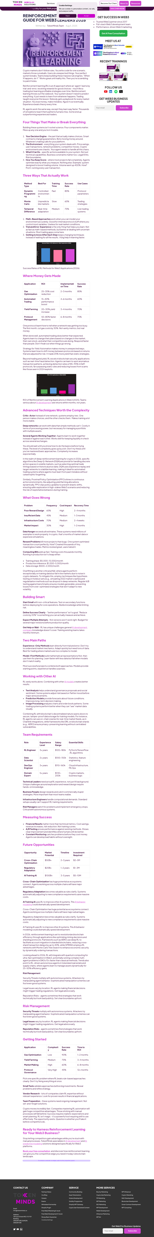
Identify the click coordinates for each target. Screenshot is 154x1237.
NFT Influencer (126, 1192)
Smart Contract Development (131, 1204)
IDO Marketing (101, 1204)
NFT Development (102, 1207)
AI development (43, 402)
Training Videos (46, 1192)
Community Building (75, 1192)
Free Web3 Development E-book (52, 1214)
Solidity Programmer (75, 1201)
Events (43, 1201)
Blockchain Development (130, 1201)
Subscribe (124, 108)
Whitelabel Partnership (48, 1204)
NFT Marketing (101, 1201)
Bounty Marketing (102, 1192)
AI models (69, 681)
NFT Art (98, 1217)
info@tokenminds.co (20, 1210)
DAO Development (128, 1198)
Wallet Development (103, 1211)
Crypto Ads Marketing (103, 1195)
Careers (43, 1198)
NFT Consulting (126, 1207)
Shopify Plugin (46, 1207)
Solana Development (76, 1198)
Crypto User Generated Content (79, 1207)
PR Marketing (100, 1198)
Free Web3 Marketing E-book (50, 1211)
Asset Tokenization (75, 1195)
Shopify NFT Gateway (76, 1204)
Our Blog (44, 1195)
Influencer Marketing (103, 1214)
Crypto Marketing (127, 1195)
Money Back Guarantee (48, 1217)
